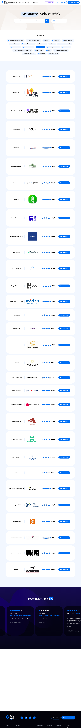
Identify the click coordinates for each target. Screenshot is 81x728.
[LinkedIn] (30, 717)
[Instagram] (22, 717)
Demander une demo (74, 2)
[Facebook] (34, 717)
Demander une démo (68, 717)
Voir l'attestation (64, 76)
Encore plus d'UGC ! (49, 2)
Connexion (63, 2)
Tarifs (23, 2)
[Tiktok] (26, 717)
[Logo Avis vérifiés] (5, 2)
